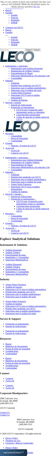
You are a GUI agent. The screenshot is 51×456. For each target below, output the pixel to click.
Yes (34, 7)
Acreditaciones (11, 351)
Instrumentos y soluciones (16, 66)
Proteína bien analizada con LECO (26, 85)
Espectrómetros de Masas (22, 73)
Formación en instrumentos (22, 107)
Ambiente (15, 83)
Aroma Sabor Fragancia (21, 93)
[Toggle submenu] (6, 35)
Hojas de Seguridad (19, 138)
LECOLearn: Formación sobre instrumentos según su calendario (30, 111)
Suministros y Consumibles (17, 257)
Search (29, 50)
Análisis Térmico (12, 252)
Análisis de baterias (19, 100)
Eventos (8, 143)
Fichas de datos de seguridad (17, 349)
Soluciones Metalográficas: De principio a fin (30, 76)
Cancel (36, 50)
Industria (9, 81)
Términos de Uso (12, 441)
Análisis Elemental (13, 250)
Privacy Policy (11, 438)
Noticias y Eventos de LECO (23, 146)
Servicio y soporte (13, 102)
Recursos (9, 133)
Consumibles (16, 78)
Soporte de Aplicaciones (21, 105)
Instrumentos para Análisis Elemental (27, 68)
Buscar (8, 10)
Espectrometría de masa (15, 255)
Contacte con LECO (14, 27)
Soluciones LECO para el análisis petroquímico (25, 289)
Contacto (9, 378)
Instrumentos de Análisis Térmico (25, 71)
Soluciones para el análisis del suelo (26, 90)
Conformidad (16, 141)
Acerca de (9, 148)
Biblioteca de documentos (16, 346)
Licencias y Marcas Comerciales (19, 443)
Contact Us (5, 412)
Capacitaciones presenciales (28, 115)
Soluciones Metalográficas (16, 260)
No (38, 7)
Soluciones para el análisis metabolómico (28, 88)
